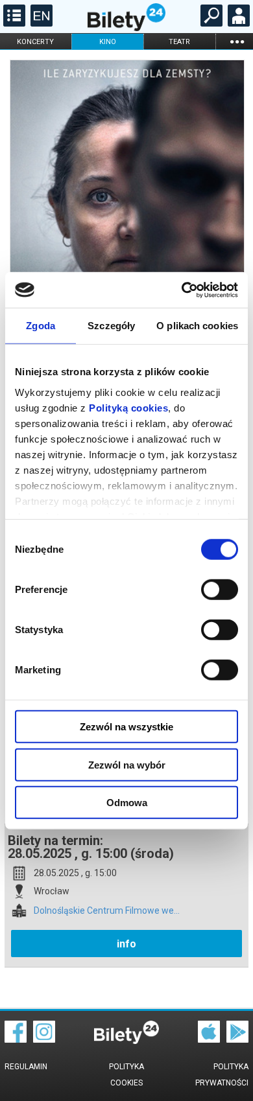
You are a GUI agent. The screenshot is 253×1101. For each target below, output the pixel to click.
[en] (40, 23)
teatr (179, 42)
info (126, 944)
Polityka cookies (126, 1074)
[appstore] (209, 1039)
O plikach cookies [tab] (197, 325)
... (237, 41)
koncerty (35, 42)
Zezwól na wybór (126, 764)
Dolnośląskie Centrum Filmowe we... (107, 911)
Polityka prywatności (221, 1074)
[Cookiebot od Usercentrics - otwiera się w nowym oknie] (182, 289)
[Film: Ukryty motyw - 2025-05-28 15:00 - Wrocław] (126, 229)
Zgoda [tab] (40, 325)
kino (107, 42)
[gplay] (237, 1039)
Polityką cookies (128, 407)
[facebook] (16, 1039)
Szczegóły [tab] (111, 325)
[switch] (219, 589)
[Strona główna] (126, 28)
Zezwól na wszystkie (126, 726)
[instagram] (44, 1039)
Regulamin (26, 1066)
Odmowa (126, 802)
